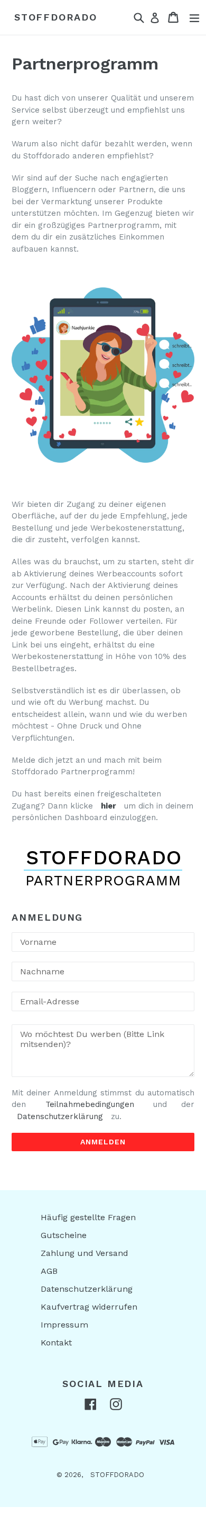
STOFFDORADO (55, 17)
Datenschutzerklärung (60, 1116)
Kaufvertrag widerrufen (89, 1307)
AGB (49, 1271)
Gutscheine (64, 1235)
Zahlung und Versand (84, 1253)
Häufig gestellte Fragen (88, 1217)
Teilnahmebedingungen (89, 1104)
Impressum (64, 1325)
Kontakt (56, 1343)
